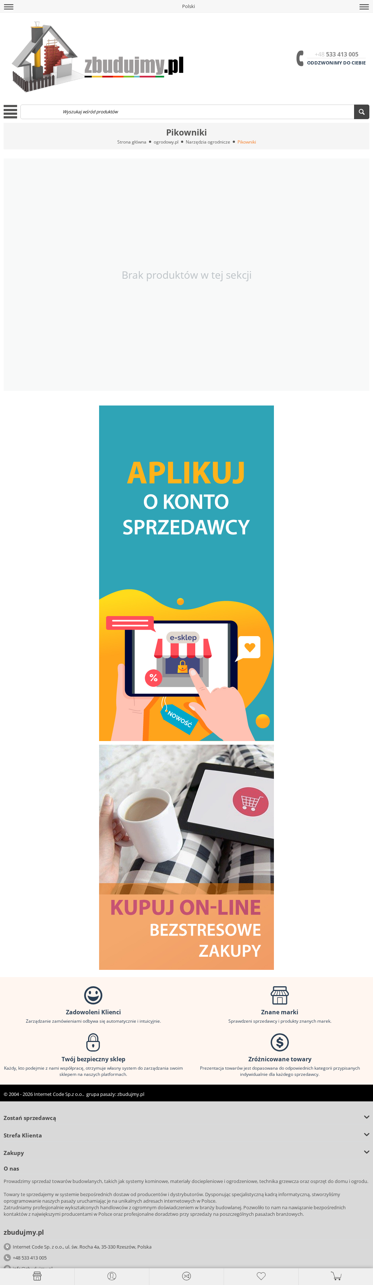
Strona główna (131, 142)
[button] (9, 7)
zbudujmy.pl (130, 1094)
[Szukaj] (361, 112)
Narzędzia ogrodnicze (208, 142)
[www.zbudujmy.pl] (95, 56)
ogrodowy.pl (166, 142)
